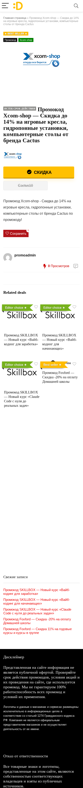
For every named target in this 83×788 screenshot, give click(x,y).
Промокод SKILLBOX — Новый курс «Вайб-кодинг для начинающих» (36, 601)
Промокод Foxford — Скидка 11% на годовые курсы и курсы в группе (37, 631)
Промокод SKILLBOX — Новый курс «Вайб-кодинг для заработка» (21, 339)
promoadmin (25, 255)
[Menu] (5, 6)
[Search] (76, 6)
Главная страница (14, 18)
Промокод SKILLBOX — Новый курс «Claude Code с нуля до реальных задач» (37, 611)
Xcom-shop (26, 40)
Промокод (10, 40)
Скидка (42, 172)
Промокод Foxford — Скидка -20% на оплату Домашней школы (60, 377)
